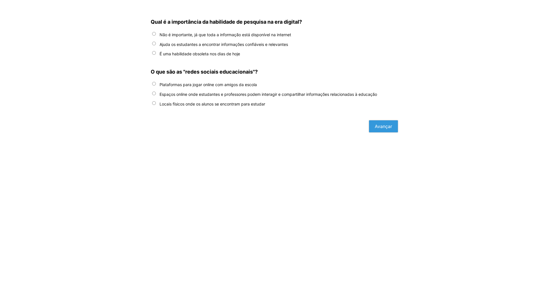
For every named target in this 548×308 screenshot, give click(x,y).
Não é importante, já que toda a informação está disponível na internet (225, 34)
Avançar (383, 126)
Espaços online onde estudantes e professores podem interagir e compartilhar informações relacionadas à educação (268, 94)
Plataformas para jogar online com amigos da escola (208, 84)
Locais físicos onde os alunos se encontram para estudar (212, 104)
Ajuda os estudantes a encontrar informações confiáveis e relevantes (224, 44)
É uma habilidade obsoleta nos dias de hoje (200, 53)
